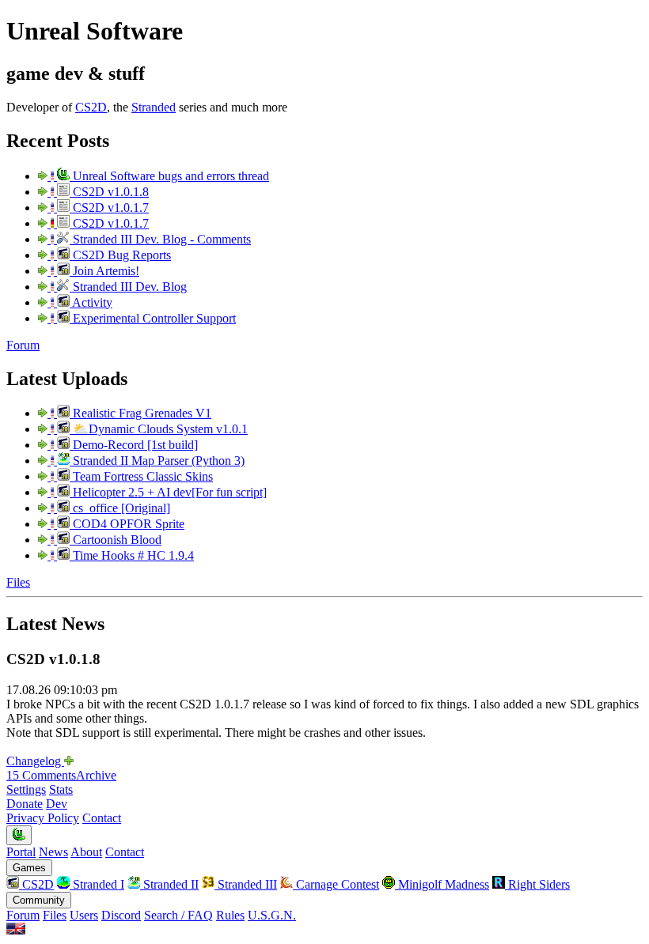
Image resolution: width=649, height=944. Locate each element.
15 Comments (41, 775)
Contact (101, 818)
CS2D (91, 107)
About (86, 852)
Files (18, 582)
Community (39, 900)
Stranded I (97, 884)
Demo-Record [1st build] (134, 444)
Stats (61, 789)
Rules (230, 915)
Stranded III (245, 884)
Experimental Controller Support (153, 318)
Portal (21, 852)
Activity (91, 302)
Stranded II (169, 884)
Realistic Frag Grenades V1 (140, 413)
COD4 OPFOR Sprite (127, 524)
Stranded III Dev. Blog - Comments (160, 239)
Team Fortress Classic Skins (141, 476)
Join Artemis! (104, 271)
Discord (121, 915)
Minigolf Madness (442, 884)
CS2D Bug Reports (120, 255)
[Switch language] (15, 930)
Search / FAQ (178, 915)
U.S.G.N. (272, 915)
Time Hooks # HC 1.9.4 (132, 555)
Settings (26, 789)
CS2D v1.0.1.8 (109, 191)
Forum (23, 345)
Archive (96, 775)
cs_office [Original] (120, 508)
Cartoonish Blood (115, 539)
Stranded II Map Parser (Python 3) (157, 460)
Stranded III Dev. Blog (128, 286)
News (53, 852)
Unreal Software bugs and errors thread (169, 176)
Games (29, 868)
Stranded (153, 107)
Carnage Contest (336, 884)
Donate (24, 803)
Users (84, 915)
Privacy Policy (42, 818)
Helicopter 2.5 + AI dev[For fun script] (168, 492)
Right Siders (537, 884)
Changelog (35, 761)
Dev (56, 803)
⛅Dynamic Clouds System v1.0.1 (159, 429)
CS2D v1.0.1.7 (109, 207)
